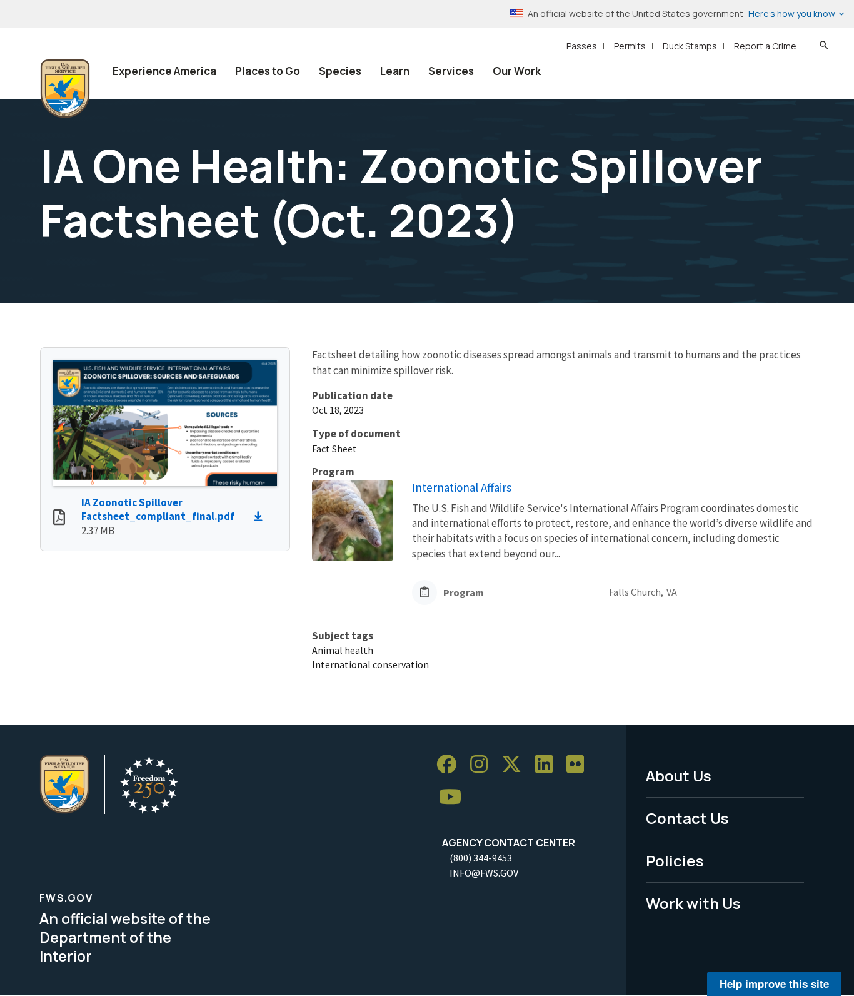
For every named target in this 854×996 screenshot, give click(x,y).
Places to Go (267, 71)
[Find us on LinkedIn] (548, 765)
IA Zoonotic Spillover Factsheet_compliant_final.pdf (157, 509)
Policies (675, 860)
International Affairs (461, 487)
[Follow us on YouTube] (454, 797)
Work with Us (693, 903)
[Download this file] (261, 517)
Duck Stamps (690, 46)
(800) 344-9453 (481, 857)
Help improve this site (774, 983)
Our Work (517, 71)
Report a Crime (765, 46)
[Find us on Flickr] (579, 765)
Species (340, 71)
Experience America (164, 71)
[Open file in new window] (59, 519)
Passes (581, 46)
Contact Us (687, 818)
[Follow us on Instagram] (483, 765)
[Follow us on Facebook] (450, 765)
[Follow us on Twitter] (515, 765)
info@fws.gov (484, 872)
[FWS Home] (65, 89)
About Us (678, 775)
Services (451, 71)
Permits (630, 46)
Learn (394, 71)
